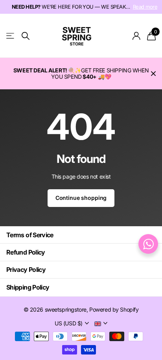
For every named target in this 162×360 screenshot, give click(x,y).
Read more (145, 7)
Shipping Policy (27, 287)
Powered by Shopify (113, 309)
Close (153, 73)
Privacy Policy (26, 269)
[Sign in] (137, 35)
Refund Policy (25, 252)
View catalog (10, 36)
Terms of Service (29, 235)
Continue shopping (81, 197)
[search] (25, 36)
